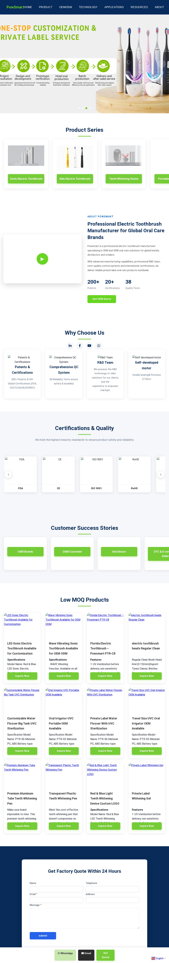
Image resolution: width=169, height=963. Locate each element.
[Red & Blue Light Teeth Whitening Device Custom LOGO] (105, 775)
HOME (28, 7)
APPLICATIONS (114, 7)
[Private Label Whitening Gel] (147, 775)
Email (33, 894)
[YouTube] (89, 345)
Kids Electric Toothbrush (75, 178)
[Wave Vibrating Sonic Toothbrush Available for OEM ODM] (64, 625)
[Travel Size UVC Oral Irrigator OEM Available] (147, 700)
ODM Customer (72, 551)
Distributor (119, 551)
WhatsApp (66, 953)
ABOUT (159, 7)
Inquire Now (22, 675)
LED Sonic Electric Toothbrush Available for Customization (21, 648)
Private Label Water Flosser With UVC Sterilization (103, 723)
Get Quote (105, 955)
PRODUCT (45, 7)
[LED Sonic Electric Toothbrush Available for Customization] (22, 625)
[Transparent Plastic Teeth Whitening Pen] (64, 775)
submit (43, 935)
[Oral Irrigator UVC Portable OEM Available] (64, 700)
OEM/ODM (65, 7)
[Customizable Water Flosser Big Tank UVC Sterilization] (22, 700)
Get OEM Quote (101, 298)
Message (35, 905)
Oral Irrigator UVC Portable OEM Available (61, 723)
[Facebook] (79, 345)
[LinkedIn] (70, 345)
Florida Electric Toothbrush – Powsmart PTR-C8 (102, 648)
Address (90, 894)
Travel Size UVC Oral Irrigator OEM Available (146, 723)
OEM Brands (25, 551)
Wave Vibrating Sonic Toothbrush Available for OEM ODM (63, 648)
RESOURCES (139, 7)
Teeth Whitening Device (123, 178)
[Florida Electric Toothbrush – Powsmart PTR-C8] (105, 625)
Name (33, 883)
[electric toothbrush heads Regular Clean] (147, 625)
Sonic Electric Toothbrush (26, 178)
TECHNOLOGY (88, 7)
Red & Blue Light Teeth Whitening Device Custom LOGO (104, 798)
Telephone (91, 883)
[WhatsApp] (98, 345)
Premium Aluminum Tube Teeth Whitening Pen (22, 798)
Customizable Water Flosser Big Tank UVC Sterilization (21, 723)
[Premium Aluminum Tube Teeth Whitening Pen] (22, 775)
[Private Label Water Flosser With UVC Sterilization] (105, 700)
